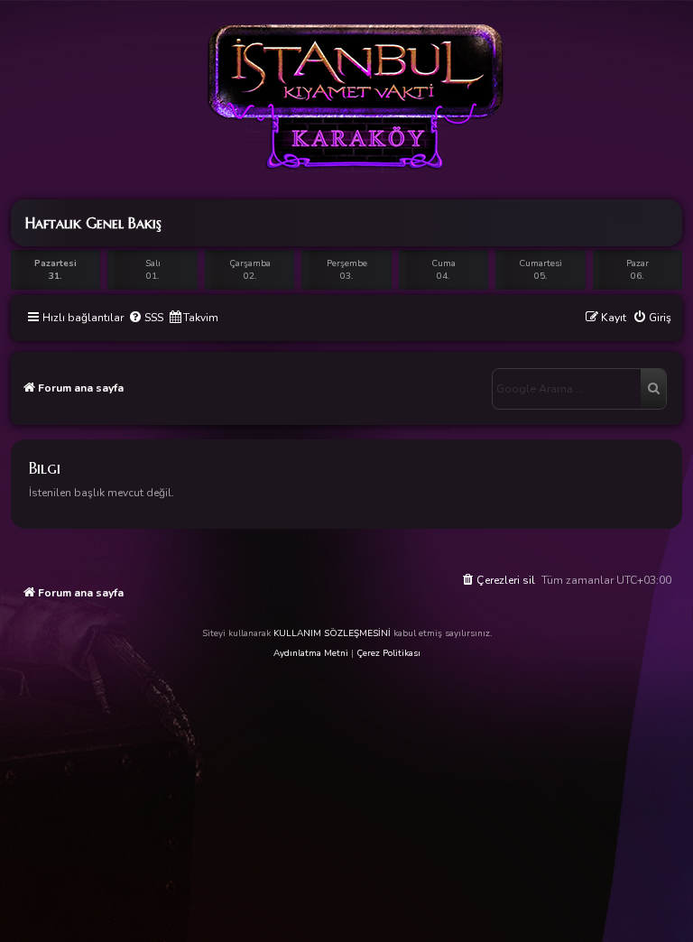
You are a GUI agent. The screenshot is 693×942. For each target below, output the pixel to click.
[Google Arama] (653, 389)
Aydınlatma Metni (310, 653)
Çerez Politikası (388, 653)
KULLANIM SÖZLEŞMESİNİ (332, 633)
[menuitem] (145, 318)
